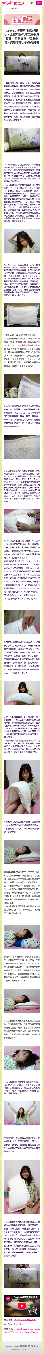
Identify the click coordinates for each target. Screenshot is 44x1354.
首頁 (7, 8)
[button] (17, 22)
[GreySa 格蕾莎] (13, 3)
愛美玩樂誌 (19, 1324)
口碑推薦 (14, 8)
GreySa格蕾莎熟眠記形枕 (27, 345)
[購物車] (31, 3)
